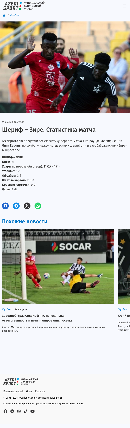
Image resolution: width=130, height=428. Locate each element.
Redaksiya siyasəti (13, 391)
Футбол (14, 15)
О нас (29, 391)
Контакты (40, 391)
